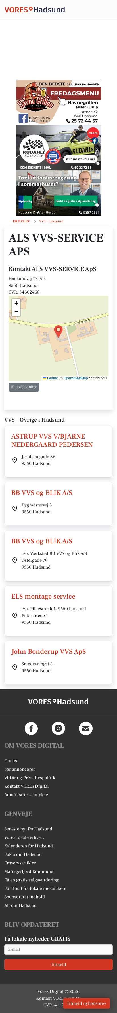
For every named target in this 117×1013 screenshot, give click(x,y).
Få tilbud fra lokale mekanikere (35, 888)
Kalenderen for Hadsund (28, 846)
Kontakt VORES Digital (26, 786)
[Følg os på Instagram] (58, 728)
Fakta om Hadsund (23, 854)
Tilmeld (58, 964)
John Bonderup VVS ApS (48, 651)
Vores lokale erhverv (24, 837)
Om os (10, 761)
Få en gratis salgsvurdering (31, 880)
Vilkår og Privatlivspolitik (29, 778)
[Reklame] (58, 102)
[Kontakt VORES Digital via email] (86, 728)
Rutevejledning (24, 387)
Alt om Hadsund (20, 905)
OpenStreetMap (76, 377)
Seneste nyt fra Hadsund (28, 829)
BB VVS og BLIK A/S (41, 492)
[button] (58, 331)
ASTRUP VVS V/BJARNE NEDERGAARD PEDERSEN (52, 440)
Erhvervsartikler (20, 863)
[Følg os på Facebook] (31, 728)
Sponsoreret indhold (24, 897)
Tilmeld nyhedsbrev (86, 1003)
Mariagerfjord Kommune (28, 871)
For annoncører (19, 769)
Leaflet (52, 377)
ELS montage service (43, 596)
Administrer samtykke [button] (26, 795)
